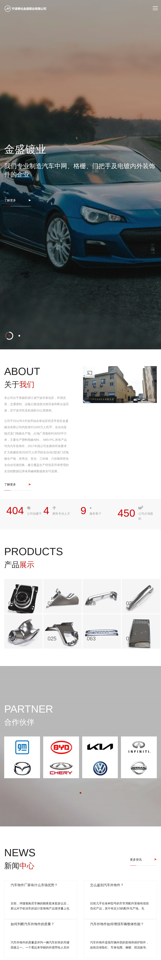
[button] (9, 894)
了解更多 (10, 483)
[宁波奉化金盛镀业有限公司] (25, 8)
